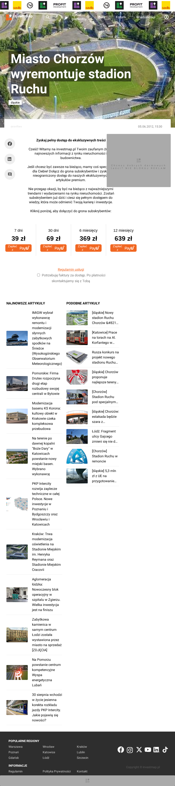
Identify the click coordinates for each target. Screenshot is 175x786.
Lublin (81, 752)
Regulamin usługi (71, 269)
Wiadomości (145, 17)
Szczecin (82, 757)
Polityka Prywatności (57, 771)
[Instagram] (130, 750)
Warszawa (16, 746)
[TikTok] (165, 750)
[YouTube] (148, 750)
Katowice (49, 752)
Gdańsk (14, 757)
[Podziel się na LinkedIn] (9, 159)
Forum (121, 17)
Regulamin (16, 771)
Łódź (46, 757)
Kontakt (82, 771)
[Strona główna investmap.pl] (19, 17)
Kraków (82, 746)
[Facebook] (121, 750)
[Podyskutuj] (11, 174)
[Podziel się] (11, 143)
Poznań (14, 752)
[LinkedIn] (156, 750)
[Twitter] (139, 750)
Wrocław (48, 746)
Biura (101, 17)
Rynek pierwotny (79, 17)
